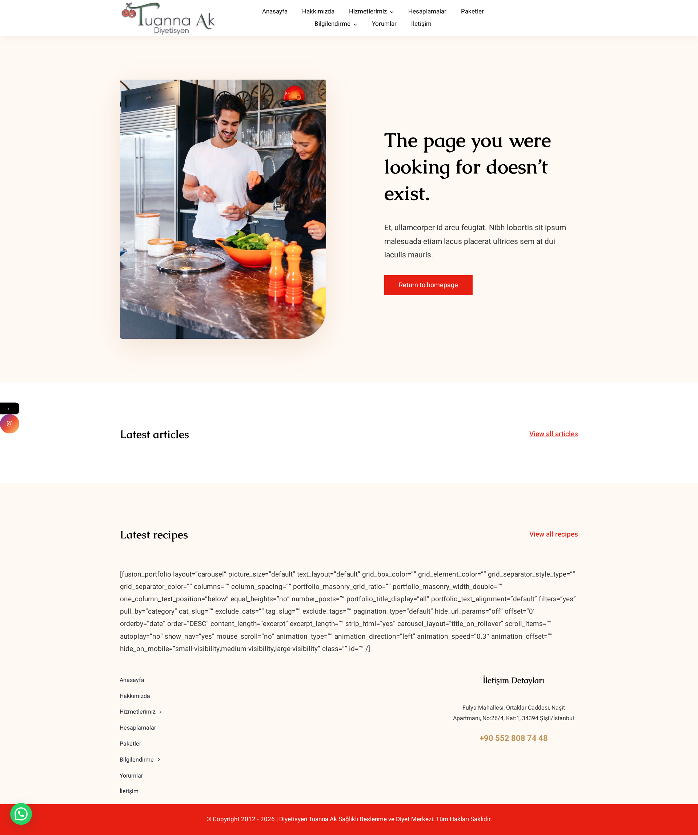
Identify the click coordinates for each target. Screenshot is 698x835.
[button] (21, 814)
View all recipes (553, 534)
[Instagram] (9, 423)
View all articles (553, 434)
